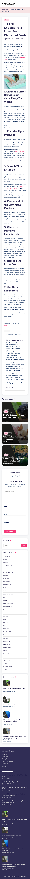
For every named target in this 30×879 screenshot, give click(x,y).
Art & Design (6, 556)
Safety (5, 650)
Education (6, 578)
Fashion (5, 591)
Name (6, 506)
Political (5, 638)
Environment (6, 588)
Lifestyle (5, 622)
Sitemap (4, 766)
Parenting (6, 628)
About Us (4, 754)
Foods (5, 597)
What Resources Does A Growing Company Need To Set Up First (15, 801)
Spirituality (6, 654)
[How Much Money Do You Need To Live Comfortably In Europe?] (6, 731)
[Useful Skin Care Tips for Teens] (6, 699)
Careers (5, 562)
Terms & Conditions (7, 761)
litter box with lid (19, 151)
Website (6, 522)
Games (5, 600)
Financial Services (8, 594)
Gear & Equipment (8, 603)
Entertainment (7, 584)
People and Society (8, 632)
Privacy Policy (6, 759)
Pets (6, 20)
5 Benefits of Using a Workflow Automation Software (12, 720)
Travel (5, 663)
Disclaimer (5, 763)
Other (5, 625)
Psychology (6, 641)
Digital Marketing (8, 572)
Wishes (5, 669)
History (5, 610)
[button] (9, 387)
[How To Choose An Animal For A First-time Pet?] (6, 683)
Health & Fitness (7, 606)
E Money (5, 575)
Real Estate (6, 644)
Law (4, 619)
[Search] (24, 545)
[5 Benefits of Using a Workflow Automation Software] (6, 714)
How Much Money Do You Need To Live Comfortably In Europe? (14, 737)
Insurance (6, 616)
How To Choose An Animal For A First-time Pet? (14, 689)
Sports (5, 657)
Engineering (6, 581)
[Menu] (27, 3)
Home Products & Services (10, 613)
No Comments (10, 39)
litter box (7, 331)
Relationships (7, 647)
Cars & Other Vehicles (9, 566)
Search (6, 541)
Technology (6, 660)
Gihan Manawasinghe (14, 340)
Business (5, 559)
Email (6, 514)
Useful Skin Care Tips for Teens (12, 705)
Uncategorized (7, 666)
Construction (7, 569)
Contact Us (5, 756)
